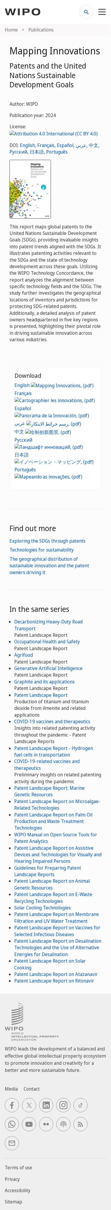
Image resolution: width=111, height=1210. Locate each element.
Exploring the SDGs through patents (47, 541)
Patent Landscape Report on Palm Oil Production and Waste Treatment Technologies (53, 821)
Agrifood (23, 655)
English (27, 145)
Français (45, 145)
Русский (18, 152)
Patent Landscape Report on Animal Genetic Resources (52, 884)
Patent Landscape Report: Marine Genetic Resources (49, 791)
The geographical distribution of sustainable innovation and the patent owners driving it (49, 566)
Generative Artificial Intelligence (48, 668)
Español (65, 145)
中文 (93, 145)
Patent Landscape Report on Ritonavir (54, 980)
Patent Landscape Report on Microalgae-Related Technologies (57, 804)
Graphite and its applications (44, 681)
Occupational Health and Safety (47, 641)
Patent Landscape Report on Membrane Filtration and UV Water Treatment (56, 917)
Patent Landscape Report (40, 695)
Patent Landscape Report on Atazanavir (56, 974)
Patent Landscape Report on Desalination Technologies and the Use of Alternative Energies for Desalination (57, 948)
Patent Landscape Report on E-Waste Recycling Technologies (53, 897)
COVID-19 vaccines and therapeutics (52, 721)
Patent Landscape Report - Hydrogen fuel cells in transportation (53, 751)
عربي (81, 145)
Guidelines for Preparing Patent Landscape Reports (47, 871)
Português (56, 152)
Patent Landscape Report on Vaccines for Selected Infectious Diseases (57, 930)
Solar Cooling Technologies (42, 907)
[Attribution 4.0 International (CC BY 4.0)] (53, 133)
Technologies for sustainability (41, 549)
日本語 (37, 152)
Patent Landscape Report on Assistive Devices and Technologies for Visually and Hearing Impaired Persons (58, 855)
